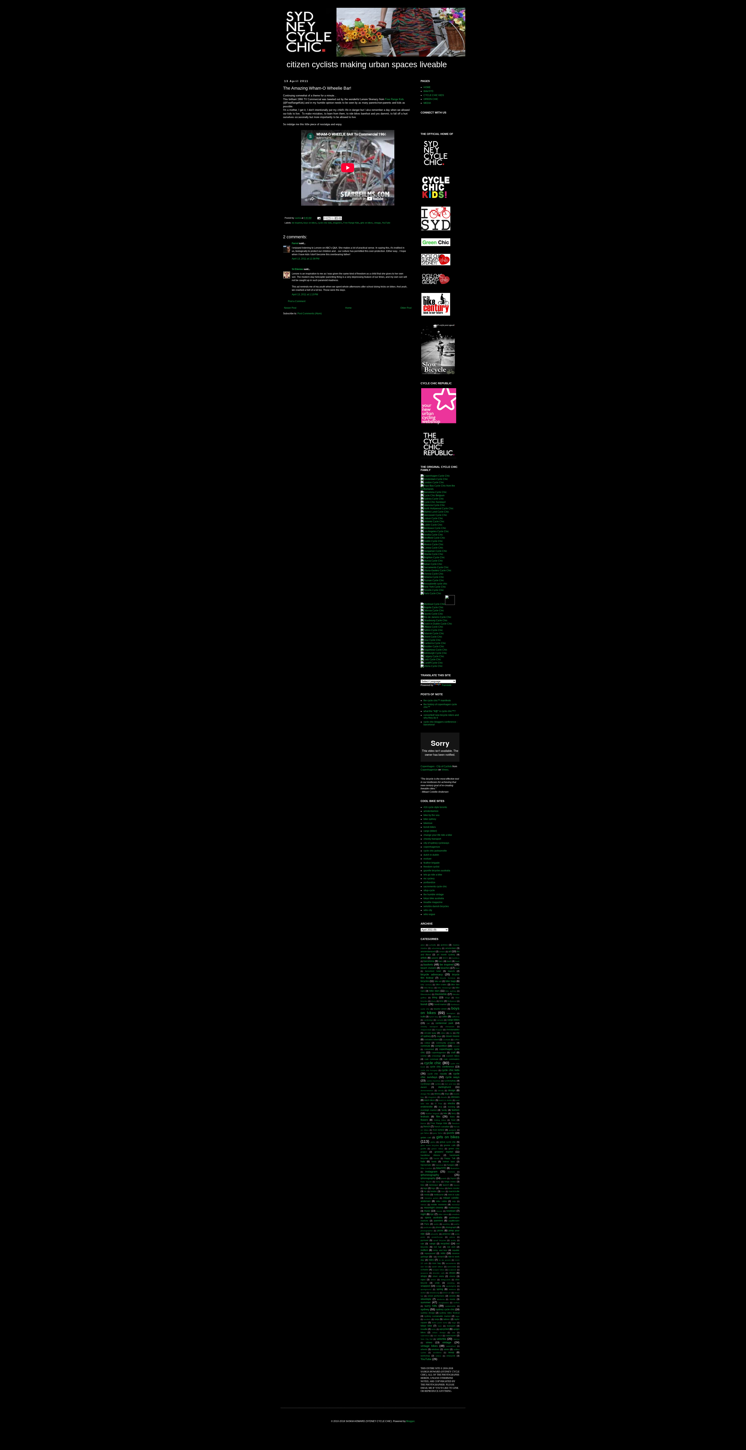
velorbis (441, 1338)
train (440, 1326)
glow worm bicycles (430, 1145)
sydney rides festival (449, 1313)
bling (434, 997)
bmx (441, 1001)
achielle (432, 945)
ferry (453, 1113)
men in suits (453, 1194)
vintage (377, 223)
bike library (429, 988)
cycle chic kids (325, 223)
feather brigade (432, 862)
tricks (433, 1329)
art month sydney (446, 954)
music (427, 1211)
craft (453, 1052)
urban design (438, 1332)
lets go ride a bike (433, 874)
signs (423, 1279)
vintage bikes (429, 1345)
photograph (450, 1227)
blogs (447, 998)
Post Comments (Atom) (309, 313)
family (444, 1110)
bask (457, 961)
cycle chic (432, 1063)
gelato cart (426, 1137)
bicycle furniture (447, 978)
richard (440, 1256)
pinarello (434, 1234)
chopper (439, 1030)
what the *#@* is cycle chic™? (440, 711)
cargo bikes (453, 1019)
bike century (426, 985)
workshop (425, 1356)
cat (428, 1023)
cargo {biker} (430, 831)
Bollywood (452, 1001)
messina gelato (431, 1198)
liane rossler (453, 1188)
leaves (456, 1185)
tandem (427, 1319)
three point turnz (439, 1323)
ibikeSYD (428, 91)
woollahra (437, 1352)
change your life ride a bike (438, 835)
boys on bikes (310, 223)
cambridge (428, 1020)
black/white (441, 994)
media (427, 1194)
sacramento (451, 1263)
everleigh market (429, 1110)
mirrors (423, 1205)
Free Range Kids (394, 99)
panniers (438, 1220)
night (423, 1214)
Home (348, 308)
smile (437, 1283)
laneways (433, 1185)
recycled (445, 1243)
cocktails (446, 1040)
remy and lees (440, 1250)
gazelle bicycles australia (437, 870)
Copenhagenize (429, 769)
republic (455, 1250)
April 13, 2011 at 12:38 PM (305, 258)
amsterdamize (431, 811)
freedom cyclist (431, 866)
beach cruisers (428, 968)
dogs (447, 1094)
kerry (438, 1182)
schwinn (424, 1269)
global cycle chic (448, 1142)
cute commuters (451, 1059)
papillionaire (454, 1220)
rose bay (436, 1263)
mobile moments (439, 1204)
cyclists (438, 1084)
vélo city (428, 910)
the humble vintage (434, 894)
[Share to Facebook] (336, 218)
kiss (422, 1185)
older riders (443, 1214)
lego (425, 1188)
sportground (426, 1289)
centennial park (444, 1023)
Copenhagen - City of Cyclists (436, 766)
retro (443, 1253)
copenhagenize (432, 847)
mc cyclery (429, 878)
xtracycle (450, 1356)
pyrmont (424, 1240)
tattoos (446, 1319)
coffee (456, 1040)
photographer (427, 1231)
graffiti (423, 1149)
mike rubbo (441, 1201)
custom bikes (452, 1056)
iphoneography (430, 1174)
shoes (452, 1273)
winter (446, 1349)
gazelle (450, 1133)
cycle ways (452, 1077)
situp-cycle (429, 890)
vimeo (429, 1342)
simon (433, 1280)
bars (440, 961)
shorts (452, 1276)
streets (452, 1296)
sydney (425, 1309)
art (450, 951)
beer (457, 968)
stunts (452, 1299)
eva (440, 1107)
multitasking (453, 1207)
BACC (445, 958)
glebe (433, 1142)
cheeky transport (432, 839)
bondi (424, 1004)
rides (431, 1260)
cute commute (431, 1059)
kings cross (450, 1181)
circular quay (430, 1033)
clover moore (453, 1036)
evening (451, 1107)
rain (422, 1243)
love (443, 1191)
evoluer (427, 858)
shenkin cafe (439, 1273)
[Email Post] (318, 218)
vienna (456, 1339)
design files (426, 1094)
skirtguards (446, 1280)
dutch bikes (429, 1100)
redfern (424, 1250)
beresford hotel (433, 971)
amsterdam (450, 948)
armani (442, 951)
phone (438, 1227)
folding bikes (440, 1120)
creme (424, 1056)
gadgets (452, 1130)
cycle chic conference (442, 1066)
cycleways (426, 1084)
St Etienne (297, 269)
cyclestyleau (450, 1081)
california (455, 1017)
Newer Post (290, 308)
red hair (438, 1247)
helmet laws (449, 1161)
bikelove (428, 823)
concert (456, 1046)
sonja (438, 1286)
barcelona (429, 961)
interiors (451, 1172)
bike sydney (430, 819)
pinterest (446, 1234)
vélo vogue (429, 914)
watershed (451, 1346)
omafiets (455, 1214)
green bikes (437, 1149)
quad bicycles (439, 1240)
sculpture (452, 1270)
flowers (424, 1120)
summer (426, 1302)
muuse (439, 1211)
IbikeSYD (441, 1168)
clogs (439, 1036)
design (451, 1090)
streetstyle (426, 1299)
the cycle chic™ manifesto (437, 700)
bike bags (450, 981)
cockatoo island (431, 1039)
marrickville (454, 1191)
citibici (443, 1033)
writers (438, 1356)
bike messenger (444, 988)
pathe (456, 1224)
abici (423, 945)
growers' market (444, 1151)
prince (452, 1237)
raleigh (432, 1243)
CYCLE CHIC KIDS (434, 95)
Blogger (410, 1421)
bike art (438, 981)
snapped (425, 1286)
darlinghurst (444, 1087)
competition (441, 1046)
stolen (423, 1293)
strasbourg (434, 1293)
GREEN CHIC (431, 99)
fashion (455, 1110)
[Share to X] (333, 218)
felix (445, 1113)
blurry (433, 1001)
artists (424, 957)
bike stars (434, 991)
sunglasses (444, 1303)
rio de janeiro (445, 1260)
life (425, 1191)
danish (424, 1087)
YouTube (386, 223)
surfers (456, 1303)
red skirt (451, 1247)
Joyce (453, 1178)
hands (436, 1158)
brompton (451, 1013)
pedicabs (428, 1227)
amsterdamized (428, 951)
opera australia (433, 1217)
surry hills (430, 1305)
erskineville (427, 1106)
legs (433, 1188)
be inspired (297, 223)
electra (451, 1103)
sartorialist (451, 1267)
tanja (437, 1319)
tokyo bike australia (434, 898)
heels (434, 1161)
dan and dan (451, 1084)
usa (453, 1332)
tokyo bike (426, 1325)
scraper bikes (438, 1270)
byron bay (433, 1017)
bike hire (455, 984)
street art (447, 1293)
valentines (425, 1336)
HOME (427, 87)
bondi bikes (430, 827)
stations (452, 1289)
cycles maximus (434, 1081)
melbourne (439, 1194)
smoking (451, 1283)
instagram (431, 1171)
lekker (441, 1188)
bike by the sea (431, 815)
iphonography (428, 1178)
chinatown (449, 1026)
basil (449, 961)
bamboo (455, 958)
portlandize (429, 882)
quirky (453, 1240)
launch (446, 1185)
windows (435, 1349)
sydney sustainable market (437, 1316)
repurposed (429, 1253)
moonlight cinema (434, 1207)
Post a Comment (296, 301)
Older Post (405, 308)
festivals (425, 1116)
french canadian (442, 1126)
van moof (438, 1336)
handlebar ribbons (430, 1155)
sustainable (450, 1306)
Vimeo (445, 769)
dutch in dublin (431, 854)
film (438, 1116)
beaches (445, 968)
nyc (432, 1214)
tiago (454, 1323)
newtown (451, 1211)
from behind (438, 1130)
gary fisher (438, 1133)
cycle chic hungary (429, 1070)
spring (440, 1289)
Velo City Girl (426, 1339)
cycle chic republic (437, 1074)
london (434, 1191)
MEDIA (427, 103)
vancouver (451, 1335)
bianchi (451, 971)
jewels (443, 1178)
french (427, 1126)
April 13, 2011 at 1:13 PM (305, 294)
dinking (437, 1094)
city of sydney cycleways (436, 843)
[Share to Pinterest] (340, 218)
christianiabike (452, 1029)
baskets (428, 964)
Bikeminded (426, 994)
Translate (446, 685)
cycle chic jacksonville (435, 850)
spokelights (451, 1286)
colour (427, 1043)
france (423, 1123)
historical (439, 1165)
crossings (436, 1056)
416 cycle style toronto (435, 807)
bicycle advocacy (432, 974)
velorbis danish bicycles (436, 906)
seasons (424, 1273)
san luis (424, 1267)
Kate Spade (426, 1182)
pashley (446, 1224)
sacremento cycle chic (435, 886)
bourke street (440, 1009)
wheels (424, 1349)
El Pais (438, 1103)
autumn (434, 958)
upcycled (444, 1329)
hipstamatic (426, 1165)
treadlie (424, 1329)
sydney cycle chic (445, 1309)
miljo (454, 1201)
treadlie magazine (433, 902)
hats (423, 1161)
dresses (455, 1097)
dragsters (337, 223)
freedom (455, 1123)
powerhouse (437, 1237)
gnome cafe (450, 1145)
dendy (441, 1090)
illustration (455, 1168)
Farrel (295, 243)
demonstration (427, 1090)
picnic (440, 1230)
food (453, 1120)
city (450, 1033)
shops (424, 1276)
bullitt (423, 1016)
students (441, 1299)
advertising (436, 948)
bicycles (425, 981)
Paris (426, 1224)
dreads (444, 1097)
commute (425, 1046)
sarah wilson (437, 1267)
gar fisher (425, 1133)
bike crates (441, 984)
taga (457, 1316)
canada (440, 1020)
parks (436, 1224)
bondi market (440, 1004)
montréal (455, 1205)
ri (433, 1257)
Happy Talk (450, 1158)
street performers (436, 1296)
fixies (452, 1116)
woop (451, 1352)
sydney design (428, 1313)
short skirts (438, 1276)
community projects (445, 1043)
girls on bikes (366, 223)
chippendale (426, 1030)
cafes (444, 1016)
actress (444, 945)
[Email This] (325, 218)
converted (429, 1049)
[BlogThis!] (329, 218)
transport (451, 1326)
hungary (451, 1165)
